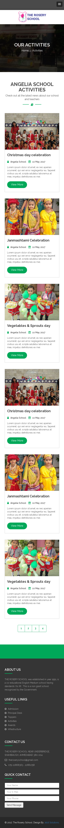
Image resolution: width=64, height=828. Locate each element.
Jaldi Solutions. (51, 822)
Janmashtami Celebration (28, 240)
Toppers (12, 717)
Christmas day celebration (29, 155)
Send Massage (14, 805)
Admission (13, 709)
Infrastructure (14, 729)
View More (17, 184)
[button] (59, 4)
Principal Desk (15, 713)
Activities (12, 721)
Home (25, 50)
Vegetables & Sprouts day (28, 326)
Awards (11, 725)
